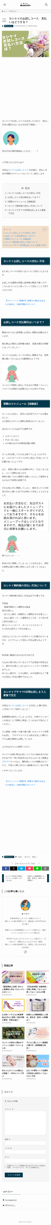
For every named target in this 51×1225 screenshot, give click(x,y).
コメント (9, 1109)
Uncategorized (10, 1200)
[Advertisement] (25, 86)
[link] (25, 951)
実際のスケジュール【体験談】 (22, 201)
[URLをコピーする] (45, 868)
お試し (20, 857)
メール (8, 1148)
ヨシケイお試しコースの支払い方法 (24, 193)
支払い (34, 857)
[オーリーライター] (25, 4)
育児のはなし (9, 26)
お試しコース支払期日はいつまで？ (24, 197)
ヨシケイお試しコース (18, 170)
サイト (7, 1157)
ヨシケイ (27, 857)
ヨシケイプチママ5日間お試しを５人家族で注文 (25, 245)
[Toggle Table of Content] (43, 229)
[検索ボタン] (46, 4)
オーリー (25, 914)
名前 (7, 1139)
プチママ (6, 761)
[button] (5, 868)
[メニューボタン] (4, 4)
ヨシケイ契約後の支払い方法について (25, 206)
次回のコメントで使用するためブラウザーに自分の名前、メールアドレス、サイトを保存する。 (26, 1167)
